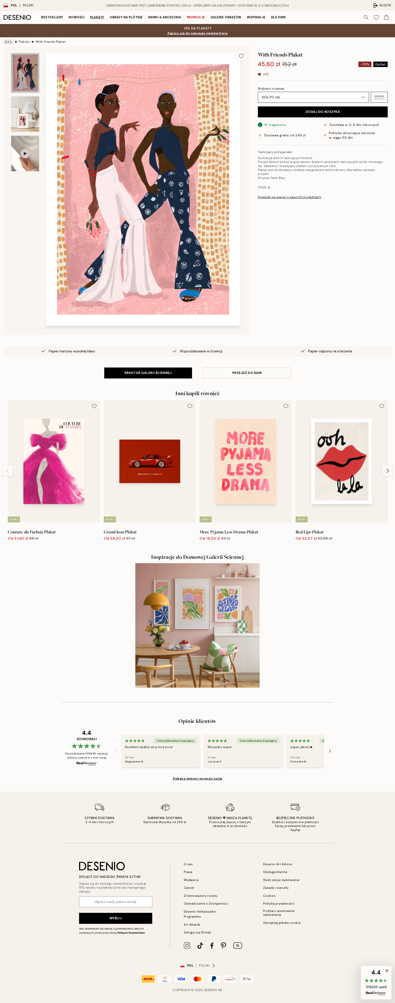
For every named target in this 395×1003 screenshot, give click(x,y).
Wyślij (115, 918)
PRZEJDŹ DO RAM (247, 373)
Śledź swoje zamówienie (281, 880)
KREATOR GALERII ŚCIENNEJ (148, 373)
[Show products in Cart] (386, 17)
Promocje (196, 17)
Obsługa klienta (275, 872)
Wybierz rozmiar (271, 89)
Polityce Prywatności (131, 933)
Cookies (269, 896)
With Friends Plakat (51, 42)
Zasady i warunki (276, 888)
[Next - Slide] (387, 470)
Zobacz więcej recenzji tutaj (197, 778)
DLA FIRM (278, 17)
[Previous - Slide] (7, 470)
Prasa (188, 872)
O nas (188, 864)
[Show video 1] (25, 153)
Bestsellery (52, 17)
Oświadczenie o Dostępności (206, 904)
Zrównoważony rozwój (201, 896)
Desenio (210, 990)
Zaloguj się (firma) (197, 932)
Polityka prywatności (279, 904)
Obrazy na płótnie (126, 17)
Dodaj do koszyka (323, 112)
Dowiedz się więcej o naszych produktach (289, 197)
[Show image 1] (25, 73)
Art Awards (192, 925)
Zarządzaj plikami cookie (282, 923)
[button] (379, 97)
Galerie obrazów (226, 17)
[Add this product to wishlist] (241, 55)
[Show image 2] (25, 114)
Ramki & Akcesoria (164, 17)
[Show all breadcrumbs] (8, 42)
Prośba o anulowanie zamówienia (279, 913)
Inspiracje (256, 17)
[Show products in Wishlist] (376, 17)
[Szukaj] (366, 17)
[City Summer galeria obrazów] (197, 625)
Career (189, 888)
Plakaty (97, 17)
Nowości (77, 17)
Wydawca (191, 880)
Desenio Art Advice (277, 864)
